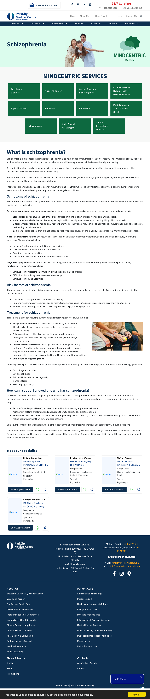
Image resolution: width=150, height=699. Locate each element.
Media (10, 663)
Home (73, 16)
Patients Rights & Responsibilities (94, 635)
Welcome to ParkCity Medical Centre (25, 593)
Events (10, 668)
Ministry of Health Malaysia (125, 562)
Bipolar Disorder (19, 108)
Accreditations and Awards (20, 609)
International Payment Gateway (93, 620)
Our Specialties (57, 24)
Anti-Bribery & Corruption (20, 635)
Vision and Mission (16, 599)
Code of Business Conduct (19, 641)
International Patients (88, 614)
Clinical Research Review (19, 630)
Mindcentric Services (75, 76)
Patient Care (15, 24)
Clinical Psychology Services (102, 126)
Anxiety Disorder (53, 91)
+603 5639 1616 (109, 8)
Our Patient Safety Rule (18, 604)
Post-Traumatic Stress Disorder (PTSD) (121, 108)
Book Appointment (20, 489)
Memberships (130, 24)
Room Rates (83, 641)
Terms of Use (62, 685)
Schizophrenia (35, 126)
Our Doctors (113, 24)
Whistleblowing (15, 651)
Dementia (50, 108)
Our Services (35, 24)
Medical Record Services (89, 625)
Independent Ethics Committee (23, 614)
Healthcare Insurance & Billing (92, 604)
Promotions (79, 24)
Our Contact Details (87, 663)
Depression (84, 108)
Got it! (136, 694)
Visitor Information (87, 646)
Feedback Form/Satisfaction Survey (94, 630)
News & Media (102, 16)
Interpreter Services (87, 609)
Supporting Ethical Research (21, 620)
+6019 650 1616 (134, 8)
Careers (118, 16)
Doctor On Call (84, 599)
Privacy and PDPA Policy (82, 685)
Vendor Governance (16, 646)
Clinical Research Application (21, 625)
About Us (84, 16)
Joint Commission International (124, 566)
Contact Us (131, 16)
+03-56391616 (131, 544)
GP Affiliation (95, 24)
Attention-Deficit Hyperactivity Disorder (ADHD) (122, 91)
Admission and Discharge (89, 593)
